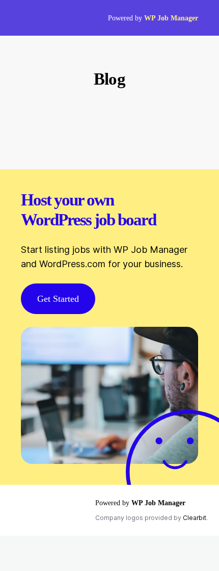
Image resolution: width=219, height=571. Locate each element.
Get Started (58, 299)
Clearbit (194, 518)
